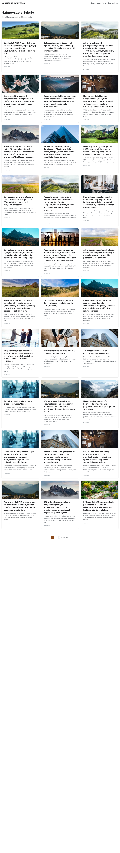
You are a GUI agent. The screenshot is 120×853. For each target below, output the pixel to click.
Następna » (64, 537)
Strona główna (113, 3)
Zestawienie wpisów (98, 3)
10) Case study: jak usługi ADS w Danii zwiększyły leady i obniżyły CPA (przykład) (58, 303)
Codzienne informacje (14, 3)
